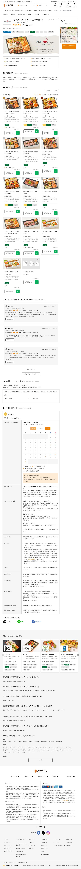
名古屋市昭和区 (59, 747)
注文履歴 (24, 807)
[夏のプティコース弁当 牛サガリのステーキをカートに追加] (18, 211)
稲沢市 (14, 753)
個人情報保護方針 (45, 854)
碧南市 (38, 751)
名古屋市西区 (35, 747)
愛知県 (17, 58)
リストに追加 (52, 20)
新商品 (12, 690)
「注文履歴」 (32, 516)
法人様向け (64, 1)
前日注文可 (21, 690)
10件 (27, 25)
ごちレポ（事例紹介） (58, 845)
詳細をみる (9, 133)
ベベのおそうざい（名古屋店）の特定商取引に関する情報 (37, 605)
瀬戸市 (14, 751)
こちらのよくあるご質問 (37, 496)
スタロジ (68, 845)
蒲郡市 (62, 751)
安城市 (53, 751)
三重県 (21, 58)
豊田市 (48, 751)
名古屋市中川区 (15, 749)
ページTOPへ (39, 827)
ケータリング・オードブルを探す (69, 46)
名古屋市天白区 (63, 749)
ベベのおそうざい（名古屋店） (28, 20)
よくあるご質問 (32, 559)
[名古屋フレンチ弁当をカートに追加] (56, 171)
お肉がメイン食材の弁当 (19, 681)
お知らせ (56, 842)
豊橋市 (70, 749)
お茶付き (5, 690)
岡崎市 (4, 751)
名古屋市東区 (20, 747)
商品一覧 (12, 14)
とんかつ (25, 710)
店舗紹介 (5, 14)
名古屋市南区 (31, 749)
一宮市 (9, 751)
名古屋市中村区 (43, 747)
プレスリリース (48, 865)
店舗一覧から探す (7, 848)
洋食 (8, 710)
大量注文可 (26, 690)
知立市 (33, 753)
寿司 (29, 710)
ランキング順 (37, 94)
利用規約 (54, 776)
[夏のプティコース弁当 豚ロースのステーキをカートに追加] (56, 133)
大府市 (23, 753)
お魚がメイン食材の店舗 (8, 720)
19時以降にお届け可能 (50, 690)
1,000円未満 (5, 730)
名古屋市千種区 (12, 747)
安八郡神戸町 (51, 741)
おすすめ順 (55, 94)
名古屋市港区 (23, 749)
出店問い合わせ (44, 848)
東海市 (18, 753)
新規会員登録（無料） (55, 1)
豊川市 (29, 751)
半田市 (18, 751)
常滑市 (72, 751)
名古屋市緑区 (47, 749)
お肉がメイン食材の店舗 (19, 720)
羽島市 (19, 741)
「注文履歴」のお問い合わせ (45, 518)
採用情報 (42, 865)
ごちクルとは (13, 776)
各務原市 (25, 741)
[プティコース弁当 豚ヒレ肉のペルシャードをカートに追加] (18, 173)
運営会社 (43, 845)
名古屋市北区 (28, 747)
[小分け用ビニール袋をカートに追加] (37, 282)
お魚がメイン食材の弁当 (8, 681)
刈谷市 (43, 751)
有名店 (9, 690)
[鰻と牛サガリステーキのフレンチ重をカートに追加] (37, 213)
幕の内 (58, 710)
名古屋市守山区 (38, 749)
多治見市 (14, 741)
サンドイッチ (46, 710)
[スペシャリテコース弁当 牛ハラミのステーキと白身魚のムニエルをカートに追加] (18, 253)
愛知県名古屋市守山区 (8, 700)
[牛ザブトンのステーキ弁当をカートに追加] (18, 291)
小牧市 (9, 753)
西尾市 (57, 751)
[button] (17, 398)
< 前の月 (33, 428)
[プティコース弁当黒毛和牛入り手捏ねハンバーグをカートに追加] (18, 133)
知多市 (28, 753)
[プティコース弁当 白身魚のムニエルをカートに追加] (56, 213)
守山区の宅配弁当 (48, 10)
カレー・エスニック (37, 710)
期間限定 (16, 690)
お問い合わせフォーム (44, 529)
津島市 (34, 751)
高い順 (44, 94)
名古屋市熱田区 (6, 749)
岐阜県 (13, 58)
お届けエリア (7, 395)
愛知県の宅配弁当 (28, 10)
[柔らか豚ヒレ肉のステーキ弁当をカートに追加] (56, 251)
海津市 (30, 741)
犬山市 (67, 751)
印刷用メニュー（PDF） (52, 91)
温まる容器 (32, 690)
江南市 (4, 753)
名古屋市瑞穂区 (68, 747)
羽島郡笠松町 (44, 741)
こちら (45, 479)
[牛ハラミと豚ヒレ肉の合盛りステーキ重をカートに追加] (37, 173)
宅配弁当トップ (7, 842)
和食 (4, 710)
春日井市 (24, 751)
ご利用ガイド (45, 14)
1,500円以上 (22, 730)
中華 (11, 710)
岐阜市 (4, 741)
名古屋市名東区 (55, 749)
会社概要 (25, 865)
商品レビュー (21, 14)
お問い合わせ (69, 776)
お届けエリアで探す (8, 845)
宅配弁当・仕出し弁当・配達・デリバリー (14, 10)
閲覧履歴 (70, 1)
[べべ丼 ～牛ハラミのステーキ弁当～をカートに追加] (37, 253)
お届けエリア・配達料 (33, 14)
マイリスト (75, 1)
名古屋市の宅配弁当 (38, 10)
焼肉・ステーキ (17, 710)
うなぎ (63, 710)
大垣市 (9, 741)
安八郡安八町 (59, 741)
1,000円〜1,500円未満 (14, 730)
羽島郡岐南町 (36, 741)
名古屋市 (5, 747)
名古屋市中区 (51, 747)
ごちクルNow (69, 842)
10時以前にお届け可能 (40, 690)
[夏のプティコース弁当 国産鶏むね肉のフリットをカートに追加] (37, 131)
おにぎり (53, 710)
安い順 (49, 94)
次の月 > (47, 428)
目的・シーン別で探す (8, 851)
